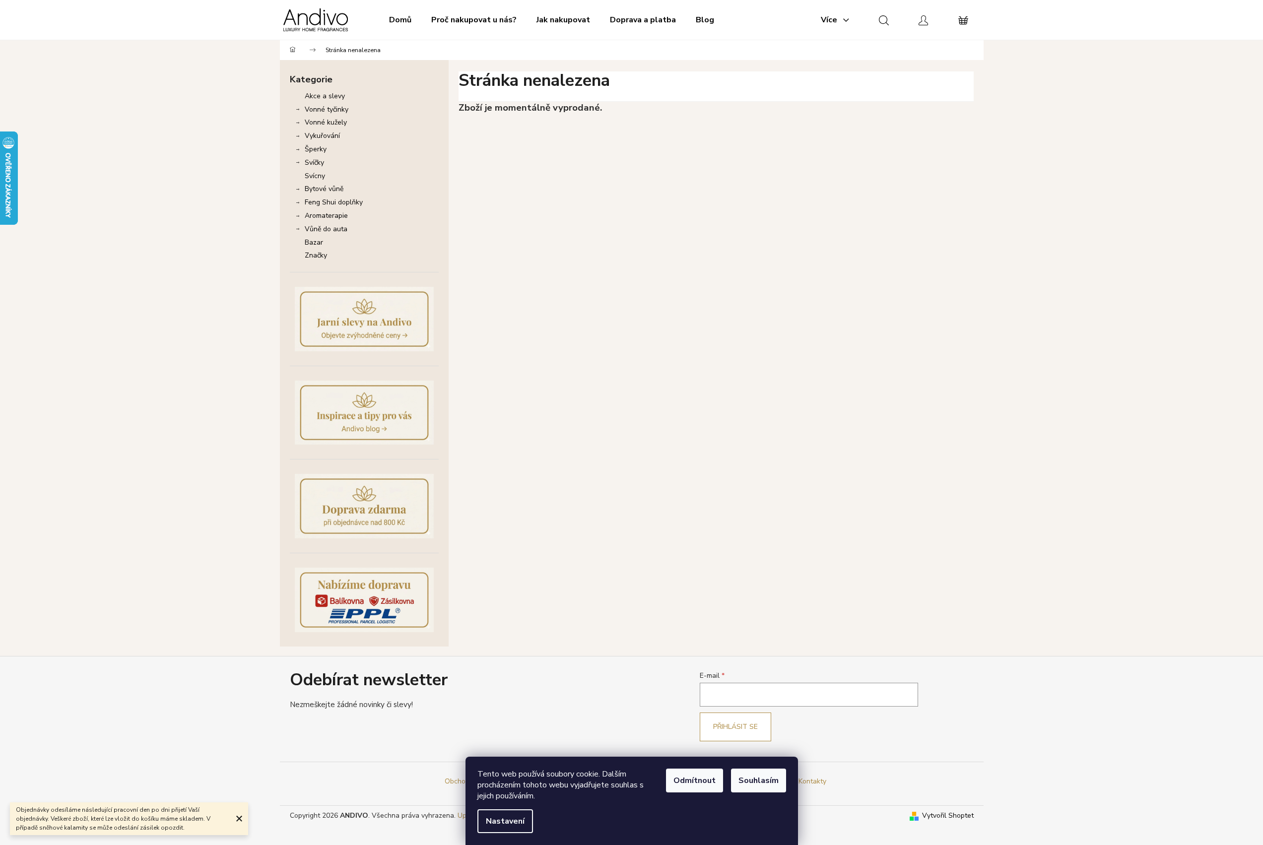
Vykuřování (322, 135)
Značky (316, 255)
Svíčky (314, 162)
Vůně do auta (326, 229)
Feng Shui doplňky (334, 202)
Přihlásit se (735, 726)
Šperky (316, 149)
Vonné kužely (326, 122)
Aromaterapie (326, 215)
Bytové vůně (324, 189)
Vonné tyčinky (326, 109)
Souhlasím (758, 780)
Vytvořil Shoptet (948, 815)
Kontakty (812, 781)
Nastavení (505, 821)
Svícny (315, 176)
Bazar (314, 242)
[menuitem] (400, 20)
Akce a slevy (325, 96)
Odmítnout (694, 780)
